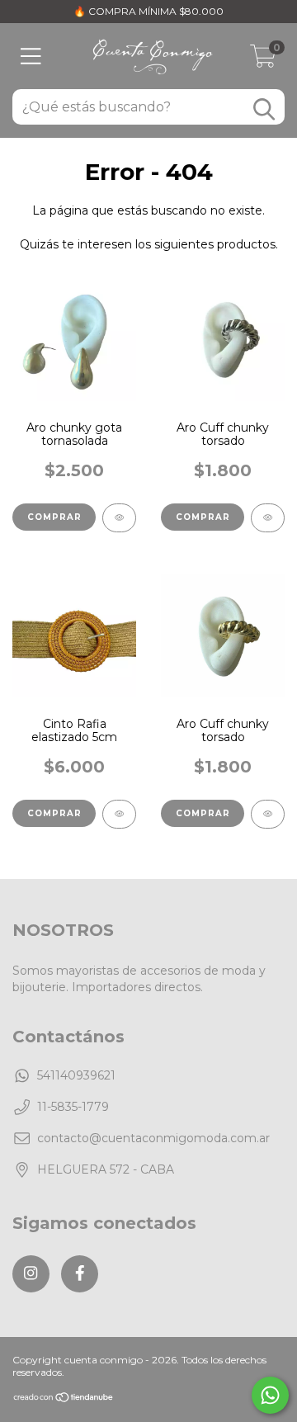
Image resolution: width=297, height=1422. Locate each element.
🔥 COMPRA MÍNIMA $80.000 (148, 11)
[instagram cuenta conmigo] (31, 1273)
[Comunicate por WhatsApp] (270, 1395)
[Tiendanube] (64, 1399)
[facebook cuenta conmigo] (79, 1273)
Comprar (54, 517)
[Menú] (31, 56)
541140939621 (76, 1075)
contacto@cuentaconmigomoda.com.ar (153, 1138)
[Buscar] (264, 109)
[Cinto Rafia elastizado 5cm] (119, 814)
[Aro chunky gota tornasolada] (119, 517)
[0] (263, 60)
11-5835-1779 (73, 1106)
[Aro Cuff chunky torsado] (268, 517)
